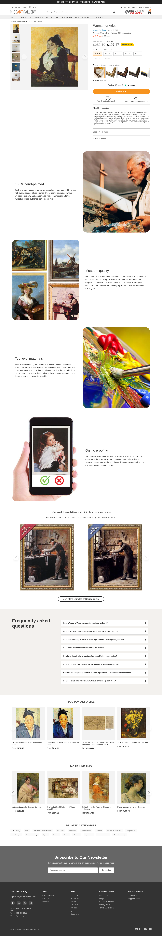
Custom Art (66, 17)
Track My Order (134, 895)
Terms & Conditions (107, 908)
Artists (13, 17)
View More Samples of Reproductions (81, 599)
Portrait (66, 835)
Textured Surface (103, 835)
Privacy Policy (104, 905)
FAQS (101, 899)
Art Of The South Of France (43, 831)
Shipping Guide (134, 899)
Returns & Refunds (106, 902)
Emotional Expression (114, 831)
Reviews (74, 905)
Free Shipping (135, 12)
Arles (27, 831)
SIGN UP (142, 7)
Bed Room (60, 831)
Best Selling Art (83, 17)
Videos (73, 911)
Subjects (38, 17)
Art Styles (26, 17)
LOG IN (149, 7)
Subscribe (106, 870)
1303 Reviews (106, 36)
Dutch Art (99, 831)
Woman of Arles (36, 21)
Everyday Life (131, 831)
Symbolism (88, 835)
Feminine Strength (32, 835)
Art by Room (52, 17)
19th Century (16, 831)
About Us (74, 895)
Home (12, 21)
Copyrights (75, 914)
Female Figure (16, 835)
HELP (25, 7)
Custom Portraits (48, 895)
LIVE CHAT (35, 7)
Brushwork (72, 831)
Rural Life (77, 835)
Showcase (99, 17)
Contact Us (103, 895)
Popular (45, 902)
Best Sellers (47, 899)
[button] (24, 56)
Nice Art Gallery (27, 12)
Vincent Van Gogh (22, 21)
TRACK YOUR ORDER (129, 7)
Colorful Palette (86, 831)
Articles (74, 908)
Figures (45, 835)
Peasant (56, 835)
